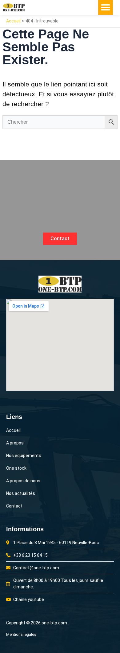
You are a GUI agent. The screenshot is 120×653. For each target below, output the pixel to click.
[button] (105, 7)
